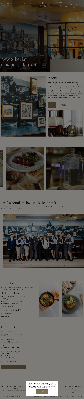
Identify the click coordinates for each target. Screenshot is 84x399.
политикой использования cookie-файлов (42, 387)
